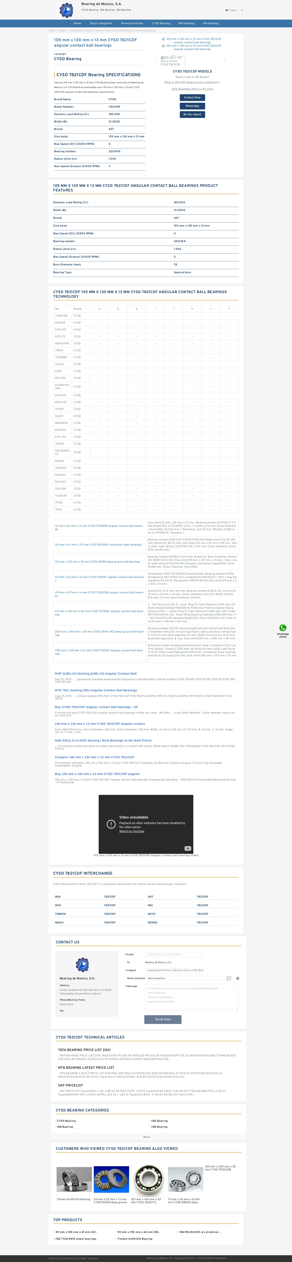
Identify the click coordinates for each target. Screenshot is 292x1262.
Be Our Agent (192, 114)
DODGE (153, 922)
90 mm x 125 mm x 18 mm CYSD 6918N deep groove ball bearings (97, 562)
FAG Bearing (186, 23)
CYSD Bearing (161, 23)
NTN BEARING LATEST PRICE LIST (86, 1068)
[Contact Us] (283, 631)
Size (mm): (61, 136)
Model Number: (64, 107)
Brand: (58, 129)
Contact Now (192, 97)
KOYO (152, 914)
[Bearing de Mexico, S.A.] (64, 9)
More (146, 1137)
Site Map (81, 1258)
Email (129, 954)
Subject (130, 970)
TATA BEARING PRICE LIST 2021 (192, 89)
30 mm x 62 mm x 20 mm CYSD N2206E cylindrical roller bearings (98, 545)
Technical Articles (132, 23)
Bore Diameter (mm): (67, 264)
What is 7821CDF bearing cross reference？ (192, 82)
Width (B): (60, 121)
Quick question (136, 978)
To (128, 962)
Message (131, 986)
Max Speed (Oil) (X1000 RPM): (74, 144)
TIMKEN (60, 914)
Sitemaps (92, 1258)
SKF (150, 897)
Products (61, 30)
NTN (58, 905)
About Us (54, 1258)
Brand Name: (62, 99)
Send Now (163, 1019)
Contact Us (68, 1258)
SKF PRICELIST (70, 1085)
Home (77, 23)
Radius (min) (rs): (65, 159)
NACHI (59, 922)
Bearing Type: (62, 272)
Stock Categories (101, 23)
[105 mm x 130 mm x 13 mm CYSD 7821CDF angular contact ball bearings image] (192, 41)
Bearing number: (65, 151)
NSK (58, 897)
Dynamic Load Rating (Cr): (71, 114)
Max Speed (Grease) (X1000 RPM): (77, 166)
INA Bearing (210, 23)
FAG (150, 905)
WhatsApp (192, 106)
